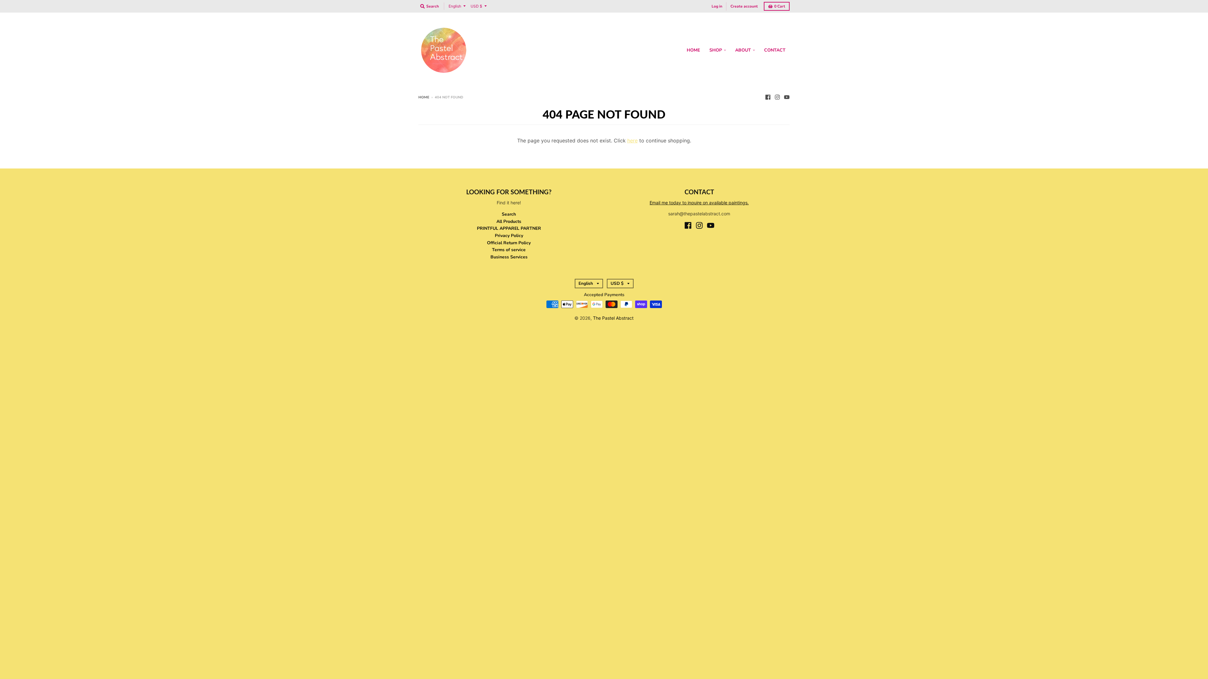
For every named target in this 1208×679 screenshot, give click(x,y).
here (632, 140)
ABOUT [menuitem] (743, 50)
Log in (717, 6)
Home (423, 97)
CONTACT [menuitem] (775, 50)
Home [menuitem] (693, 50)
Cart (779, 6)
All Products (508, 221)
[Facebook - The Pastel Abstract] (768, 97)
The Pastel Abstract (613, 318)
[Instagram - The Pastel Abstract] (777, 97)
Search (509, 214)
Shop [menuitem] (715, 50)
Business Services (509, 257)
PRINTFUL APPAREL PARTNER (509, 228)
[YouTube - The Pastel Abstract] (787, 97)
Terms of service (509, 250)
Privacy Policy (509, 236)
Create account (744, 6)
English (455, 6)
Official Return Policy (509, 243)
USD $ (476, 6)
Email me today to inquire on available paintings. (699, 202)
